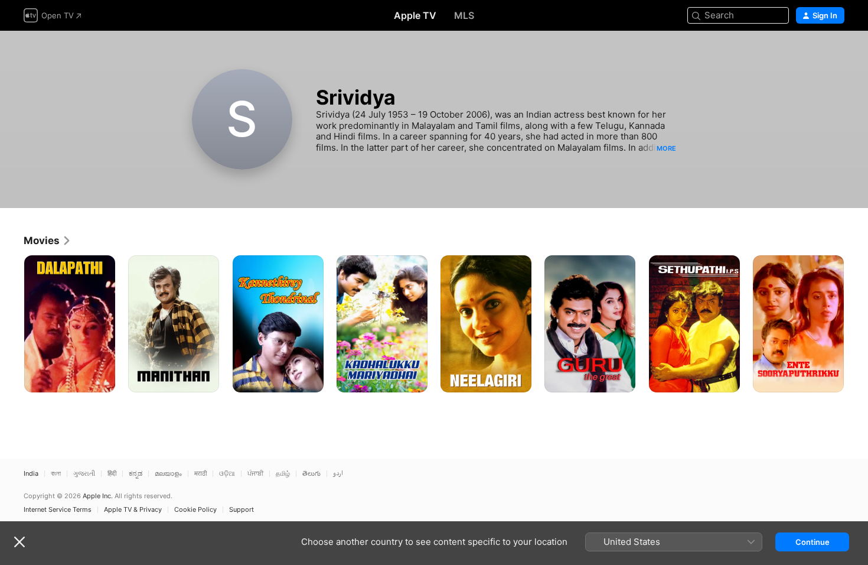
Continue (812, 542)
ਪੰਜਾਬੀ (255, 473)
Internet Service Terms (58, 509)
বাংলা (56, 473)
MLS (464, 15)
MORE (666, 148)
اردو (338, 473)
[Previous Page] (12, 324)
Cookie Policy (195, 509)
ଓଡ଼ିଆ (227, 473)
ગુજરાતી (84, 473)
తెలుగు (311, 473)
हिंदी (111, 473)
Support (241, 509)
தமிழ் (283, 473)
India (31, 473)
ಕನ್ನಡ (135, 473)
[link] (47, 240)
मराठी (200, 473)
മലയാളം (168, 473)
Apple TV (415, 15)
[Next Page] (856, 324)
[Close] (19, 542)
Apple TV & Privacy (133, 509)
